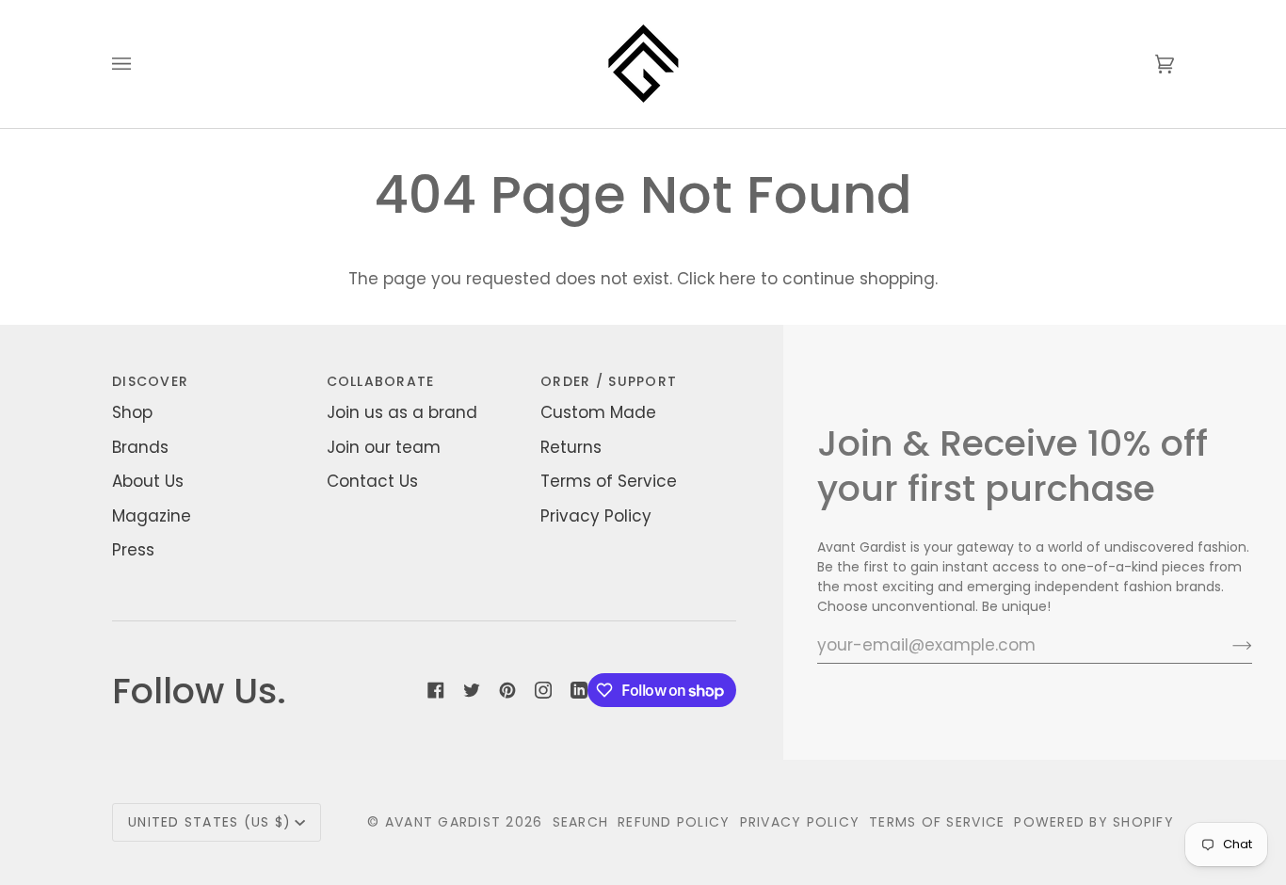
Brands (140, 447)
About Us (148, 481)
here (737, 278)
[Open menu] (140, 64)
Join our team (384, 447)
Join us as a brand (402, 412)
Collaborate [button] (381, 381)
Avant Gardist (443, 822)
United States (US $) (209, 822)
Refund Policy (674, 822)
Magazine (151, 516)
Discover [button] (150, 381)
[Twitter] (471, 690)
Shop (132, 412)
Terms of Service (608, 481)
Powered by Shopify (1094, 822)
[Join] (1227, 645)
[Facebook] (435, 690)
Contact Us (372, 481)
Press (133, 550)
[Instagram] (543, 690)
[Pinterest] (507, 690)
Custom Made (598, 412)
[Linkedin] (579, 690)
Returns (571, 447)
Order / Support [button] (608, 381)
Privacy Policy (595, 516)
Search (581, 822)
